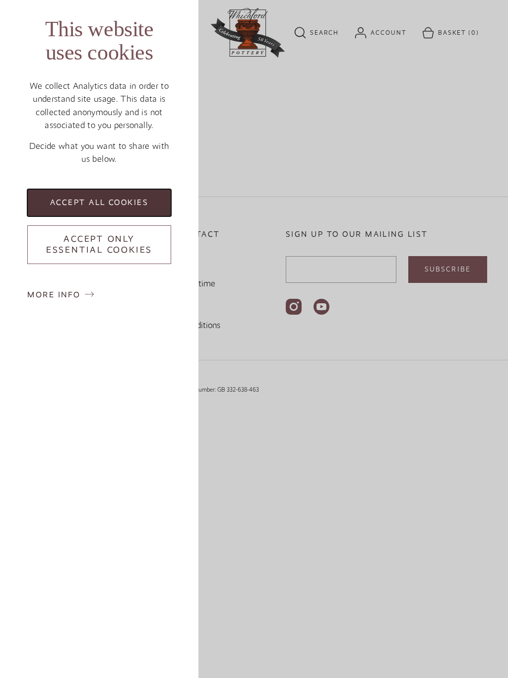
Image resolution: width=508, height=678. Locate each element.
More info (54, 294)
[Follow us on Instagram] (294, 307)
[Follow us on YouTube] (321, 307)
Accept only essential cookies (99, 244)
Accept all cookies (99, 202)
